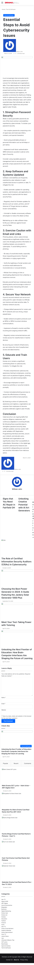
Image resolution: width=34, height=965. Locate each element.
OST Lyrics (4, 942)
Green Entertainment (7, 928)
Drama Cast (4, 913)
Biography (4, 907)
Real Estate (4, 944)
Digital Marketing (6, 911)
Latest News (5, 936)
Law (2, 938)
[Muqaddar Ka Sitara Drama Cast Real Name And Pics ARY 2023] (17, 801)
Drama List (4, 915)
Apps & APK (4, 901)
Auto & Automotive (6, 905)
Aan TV (3, 899)
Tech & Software (9, 15)
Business (4, 909)
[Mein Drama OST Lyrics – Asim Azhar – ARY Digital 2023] (17, 776)
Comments (27, 763)
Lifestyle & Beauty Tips (7, 940)
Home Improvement (7, 932)
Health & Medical (6, 930)
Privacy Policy (24, 959)
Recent (16, 763)
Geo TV (3, 926)
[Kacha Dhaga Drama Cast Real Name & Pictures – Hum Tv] (17, 825)
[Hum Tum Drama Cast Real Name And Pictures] (17, 849)
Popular (5, 763)
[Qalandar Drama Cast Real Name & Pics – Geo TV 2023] (17, 873)
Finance (3, 922)
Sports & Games (6, 946)
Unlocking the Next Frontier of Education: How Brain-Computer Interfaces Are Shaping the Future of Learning (16, 751)
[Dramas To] (12, 2)
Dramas (3, 917)
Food (2, 924)
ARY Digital (4, 903)
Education (4, 919)
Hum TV (3, 934)
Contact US (9, 959)
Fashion (3, 920)
